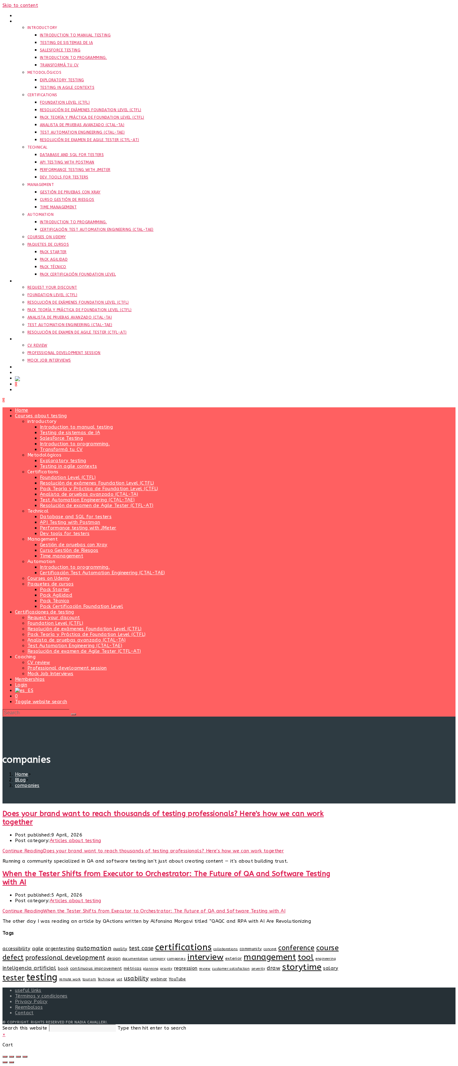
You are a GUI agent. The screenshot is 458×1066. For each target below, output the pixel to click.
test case (141, 948)
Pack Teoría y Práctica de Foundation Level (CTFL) (99, 488)
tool (306, 957)
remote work (70, 979)
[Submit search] (73, 714)
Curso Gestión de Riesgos (69, 550)
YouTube (177, 979)
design (114, 958)
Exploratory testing (63, 460)
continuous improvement (96, 968)
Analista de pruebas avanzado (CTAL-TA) (89, 494)
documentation (135, 959)
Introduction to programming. (75, 444)
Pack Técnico (54, 601)
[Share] (18, 1057)
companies (27, 785)
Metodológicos (44, 455)
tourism (89, 979)
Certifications (43, 472)
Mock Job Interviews (50, 673)
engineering (326, 959)
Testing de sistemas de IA (70, 432)
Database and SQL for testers (76, 516)
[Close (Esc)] (24, 1057)
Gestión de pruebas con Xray (73, 544)
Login (21, 685)
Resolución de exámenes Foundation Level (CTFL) (97, 483)
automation (93, 948)
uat (119, 979)
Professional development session (67, 668)
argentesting (60, 948)
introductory (42, 421)
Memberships (30, 679)
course (327, 948)
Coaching (25, 657)
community (251, 948)
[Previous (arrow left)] (4, 1062)
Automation (41, 561)
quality (120, 948)
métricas (132, 968)
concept (270, 949)
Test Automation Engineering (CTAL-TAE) (87, 500)
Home (21, 410)
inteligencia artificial (29, 968)
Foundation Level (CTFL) (68, 477)
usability (136, 978)
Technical (38, 511)
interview (205, 957)
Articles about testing (75, 840)
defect (12, 958)
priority (166, 969)
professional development (65, 957)
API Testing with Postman (70, 522)
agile (38, 948)
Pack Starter (55, 589)
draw (273, 968)
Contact (24, 1013)
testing (42, 977)
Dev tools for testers (64, 533)
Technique (106, 979)
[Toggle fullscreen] (11, 1057)
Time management (61, 556)
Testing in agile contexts (68, 466)
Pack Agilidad (56, 595)
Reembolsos (29, 1007)
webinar (158, 979)
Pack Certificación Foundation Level (81, 606)
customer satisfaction (231, 969)
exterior (233, 958)
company (157, 959)
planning (150, 969)
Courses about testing (41, 416)
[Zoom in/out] (4, 1057)
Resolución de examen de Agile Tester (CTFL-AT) (96, 505)
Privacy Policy (31, 1001)
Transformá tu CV (61, 449)
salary (330, 968)
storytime (302, 967)
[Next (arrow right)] (11, 1062)
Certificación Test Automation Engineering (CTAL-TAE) (102, 573)
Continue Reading (143, 851)
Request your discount (53, 617)
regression (186, 968)
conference (296, 948)
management (270, 957)
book (63, 968)
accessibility (16, 948)
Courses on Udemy (48, 578)
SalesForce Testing (61, 438)
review (204, 969)
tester (13, 978)
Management (42, 539)
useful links (28, 990)
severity (258, 969)
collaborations (225, 949)
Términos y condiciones (41, 996)
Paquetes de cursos (50, 584)
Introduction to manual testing (76, 427)
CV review (38, 662)
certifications (183, 947)
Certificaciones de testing (44, 612)
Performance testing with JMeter (78, 528)
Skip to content (20, 5)
